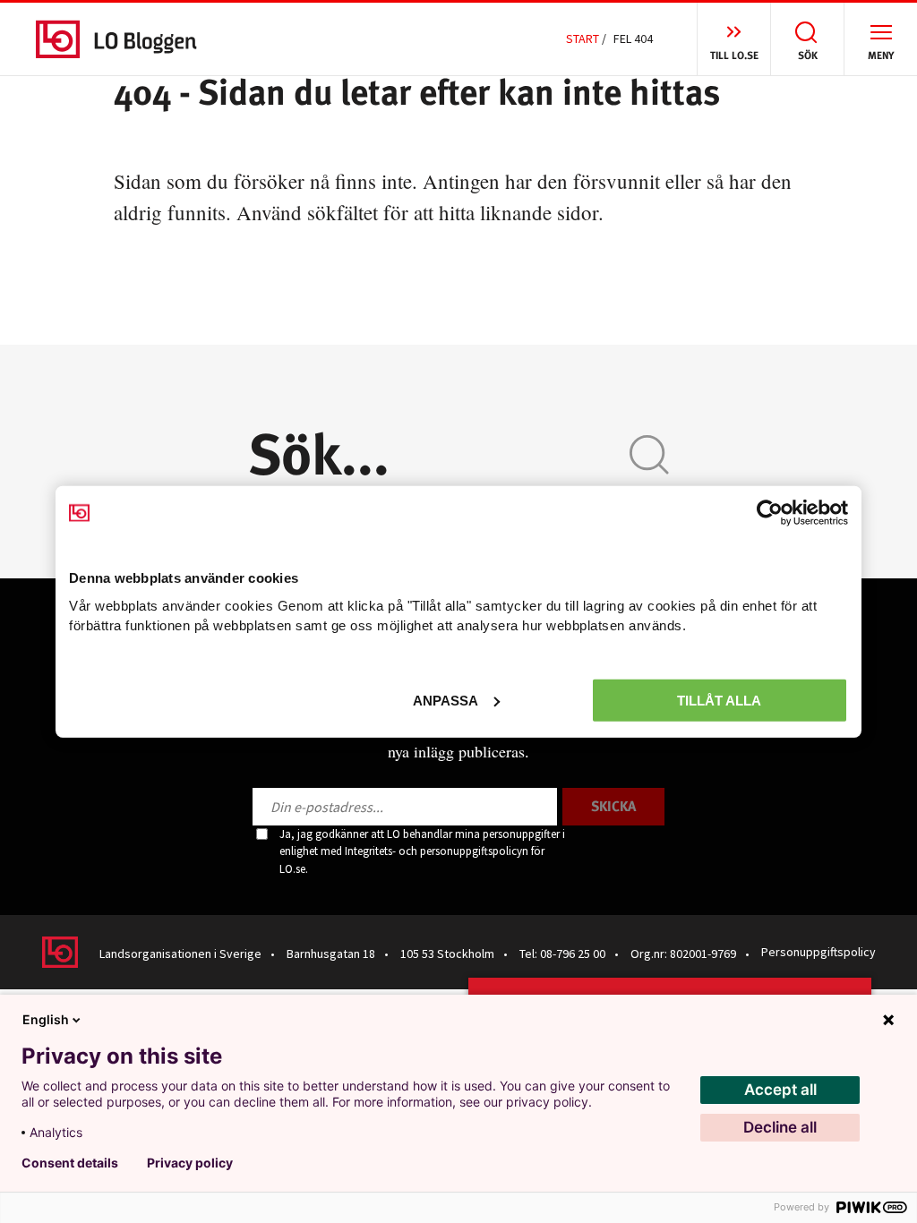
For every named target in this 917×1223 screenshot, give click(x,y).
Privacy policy (190, 1163)
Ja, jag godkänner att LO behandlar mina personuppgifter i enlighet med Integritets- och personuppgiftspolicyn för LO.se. (422, 851)
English (45, 1019)
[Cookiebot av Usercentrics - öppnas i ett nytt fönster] (769, 513)
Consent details (69, 1163)
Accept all (780, 1090)
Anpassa (445, 699)
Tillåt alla (719, 699)
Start (582, 38)
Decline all (780, 1127)
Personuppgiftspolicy (818, 952)
